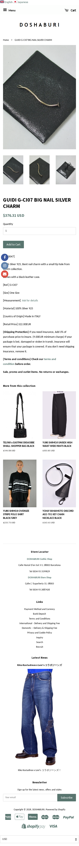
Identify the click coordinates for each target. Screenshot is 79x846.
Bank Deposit (39, 614)
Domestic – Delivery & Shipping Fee (39, 628)
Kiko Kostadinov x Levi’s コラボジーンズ (39, 664)
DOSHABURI (38, 809)
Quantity (8, 224)
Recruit (39, 647)
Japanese (23, 2)
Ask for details (30, 300)
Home (6, 40)
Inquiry (39, 637)
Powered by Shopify (55, 809)
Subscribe (67, 797)
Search (39, 642)
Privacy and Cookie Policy (39, 633)
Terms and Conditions (39, 619)
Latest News (40, 657)
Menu (12, 10)
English (9, 2)
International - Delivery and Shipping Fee (39, 623)
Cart (73, 10)
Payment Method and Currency (39, 609)
